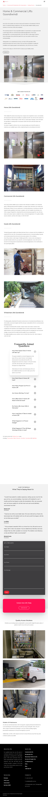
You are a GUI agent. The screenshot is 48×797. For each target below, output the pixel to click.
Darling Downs (31, 5)
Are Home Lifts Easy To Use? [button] (20, 393)
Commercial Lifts (29, 752)
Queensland (6, 782)
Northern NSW (7, 785)
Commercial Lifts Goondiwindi (14, 196)
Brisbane (6, 778)
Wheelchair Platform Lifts (31, 756)
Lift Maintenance (29, 761)
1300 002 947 (28, 768)
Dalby (14, 438)
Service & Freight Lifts (30, 759)
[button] (44, 1)
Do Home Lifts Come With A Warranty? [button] (20, 407)
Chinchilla (23, 438)
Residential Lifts (29, 754)
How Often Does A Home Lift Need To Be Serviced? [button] (20, 399)
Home (4, 5)
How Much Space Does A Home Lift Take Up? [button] (21, 351)
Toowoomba (10, 438)
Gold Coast (6, 780)
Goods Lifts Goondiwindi (12, 224)
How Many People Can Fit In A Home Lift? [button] (21, 386)
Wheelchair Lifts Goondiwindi (14, 313)
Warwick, (18, 438)
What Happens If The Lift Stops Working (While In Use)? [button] (21, 429)
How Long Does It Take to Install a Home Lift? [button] (22, 414)
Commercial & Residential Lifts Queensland (16, 5)
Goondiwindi (28, 438)
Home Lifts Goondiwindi (12, 107)
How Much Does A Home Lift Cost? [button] (20, 379)
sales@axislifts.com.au (31, 781)
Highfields (34, 438)
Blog (26, 766)
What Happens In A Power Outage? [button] (20, 422)
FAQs (26, 764)
